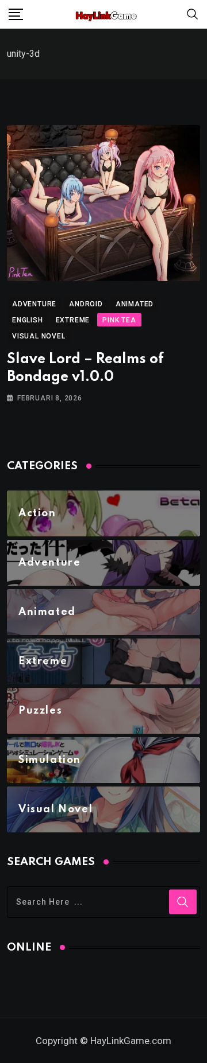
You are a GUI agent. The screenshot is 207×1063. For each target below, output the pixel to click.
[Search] (192, 13)
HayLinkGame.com (130, 1040)
